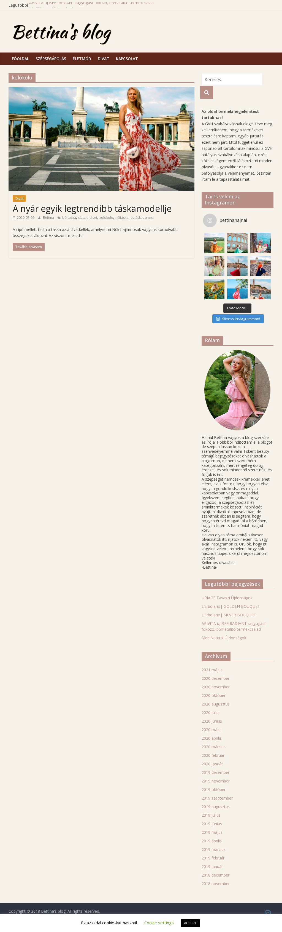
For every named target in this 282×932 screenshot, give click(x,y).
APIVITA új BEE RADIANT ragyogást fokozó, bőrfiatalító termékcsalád (91, 5)
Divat (103, 58)
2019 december (215, 772)
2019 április (212, 840)
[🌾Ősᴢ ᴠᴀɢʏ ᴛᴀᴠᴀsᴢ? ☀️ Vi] (214, 243)
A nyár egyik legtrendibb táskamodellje (92, 208)
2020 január (212, 763)
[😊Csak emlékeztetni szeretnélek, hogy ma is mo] (260, 266)
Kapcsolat (127, 58)
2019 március (214, 849)
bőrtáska (69, 217)
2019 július (211, 815)
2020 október (214, 695)
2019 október (214, 789)
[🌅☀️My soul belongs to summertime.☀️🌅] (237, 289)
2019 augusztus (216, 806)
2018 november (216, 883)
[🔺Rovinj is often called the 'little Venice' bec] (260, 289)
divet (93, 217)
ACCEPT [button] (190, 922)
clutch (82, 217)
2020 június (212, 721)
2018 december (215, 875)
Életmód (82, 58)
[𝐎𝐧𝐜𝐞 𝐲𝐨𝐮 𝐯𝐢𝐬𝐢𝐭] (237, 266)
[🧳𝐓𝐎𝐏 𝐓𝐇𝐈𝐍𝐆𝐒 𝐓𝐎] (237, 243)
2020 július (211, 712)
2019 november (216, 781)
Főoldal (20, 58)
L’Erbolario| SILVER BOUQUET (229, 614)
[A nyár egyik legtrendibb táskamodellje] (101, 90)
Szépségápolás (51, 58)
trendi (149, 217)
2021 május (212, 669)
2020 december (215, 678)
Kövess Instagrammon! (241, 318)
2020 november (216, 686)
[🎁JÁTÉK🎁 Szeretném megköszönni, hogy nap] (214, 266)
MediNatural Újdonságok (224, 637)
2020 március (214, 746)
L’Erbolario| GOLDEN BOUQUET (231, 606)
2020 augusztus (216, 704)
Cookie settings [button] (159, 922)
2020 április (212, 738)
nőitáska (121, 217)
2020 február (213, 755)
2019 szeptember (217, 798)
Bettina (49, 217)
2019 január (212, 866)
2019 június (212, 823)
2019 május (212, 832)
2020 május (212, 729)
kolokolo (106, 217)
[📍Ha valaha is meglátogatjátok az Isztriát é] (260, 243)
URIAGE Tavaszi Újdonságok (227, 597)
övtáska (137, 217)
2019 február (213, 858)
